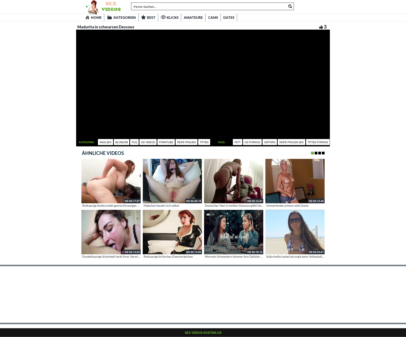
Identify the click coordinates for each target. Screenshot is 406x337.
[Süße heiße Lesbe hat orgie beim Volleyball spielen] (295, 232)
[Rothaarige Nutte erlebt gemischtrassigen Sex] (111, 181)
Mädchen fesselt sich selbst (161, 205)
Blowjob (121, 142)
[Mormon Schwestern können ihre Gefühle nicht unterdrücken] (233, 232)
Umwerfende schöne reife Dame (287, 205)
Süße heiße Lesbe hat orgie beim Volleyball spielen (299, 256)
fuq (134, 142)
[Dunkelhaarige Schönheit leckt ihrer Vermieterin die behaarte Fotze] (111, 232)
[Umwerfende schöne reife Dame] (295, 181)
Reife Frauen (186, 142)
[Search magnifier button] (290, 6)
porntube (166, 142)
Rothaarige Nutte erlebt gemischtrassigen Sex (112, 205)
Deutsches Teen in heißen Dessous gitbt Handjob (237, 205)
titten (204, 142)
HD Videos (148, 142)
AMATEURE (193, 17)
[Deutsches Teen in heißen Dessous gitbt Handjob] (233, 181)
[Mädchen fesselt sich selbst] (172, 181)
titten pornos (318, 142)
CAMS (213, 17)
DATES (228, 17)
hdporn (269, 142)
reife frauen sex (291, 142)
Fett (238, 142)
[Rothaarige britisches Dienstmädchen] (172, 232)
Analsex (105, 142)
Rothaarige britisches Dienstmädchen (168, 256)
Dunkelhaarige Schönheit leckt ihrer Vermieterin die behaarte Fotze (126, 256)
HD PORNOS (252, 142)
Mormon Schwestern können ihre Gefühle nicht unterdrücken (245, 256)
